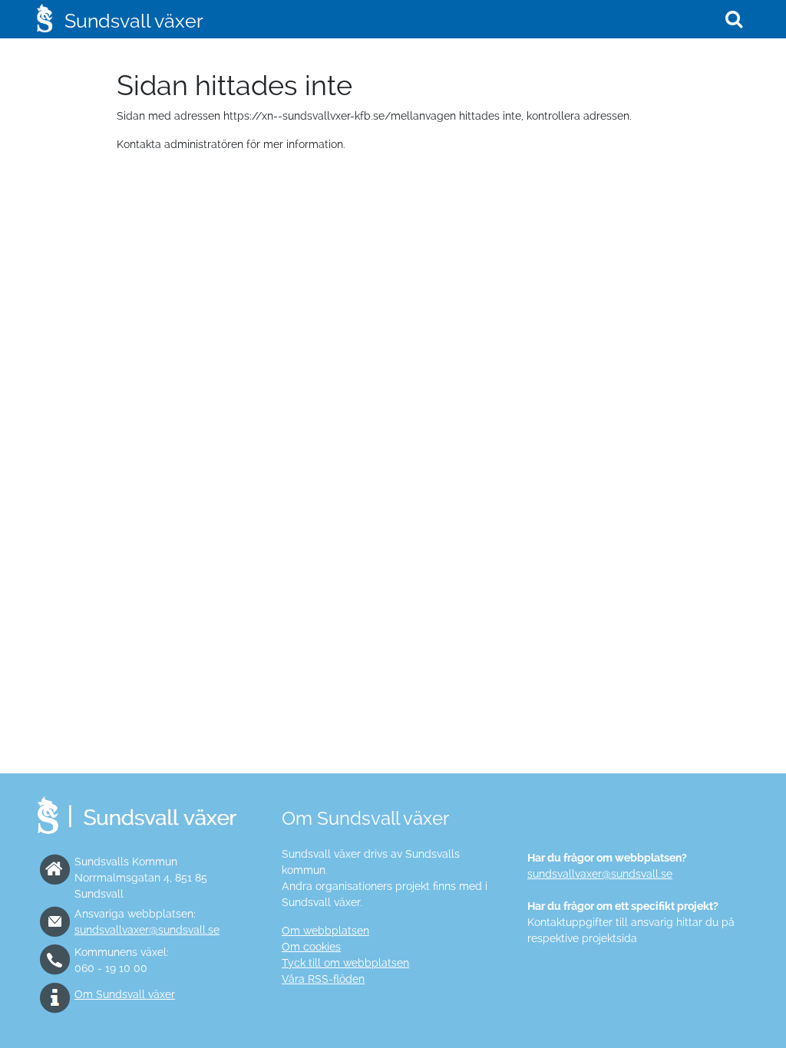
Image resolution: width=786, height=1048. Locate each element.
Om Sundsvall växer (124, 994)
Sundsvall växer (133, 20)
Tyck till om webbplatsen (345, 963)
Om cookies (311, 947)
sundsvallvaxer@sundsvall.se (147, 930)
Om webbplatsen (325, 930)
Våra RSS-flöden (323, 979)
